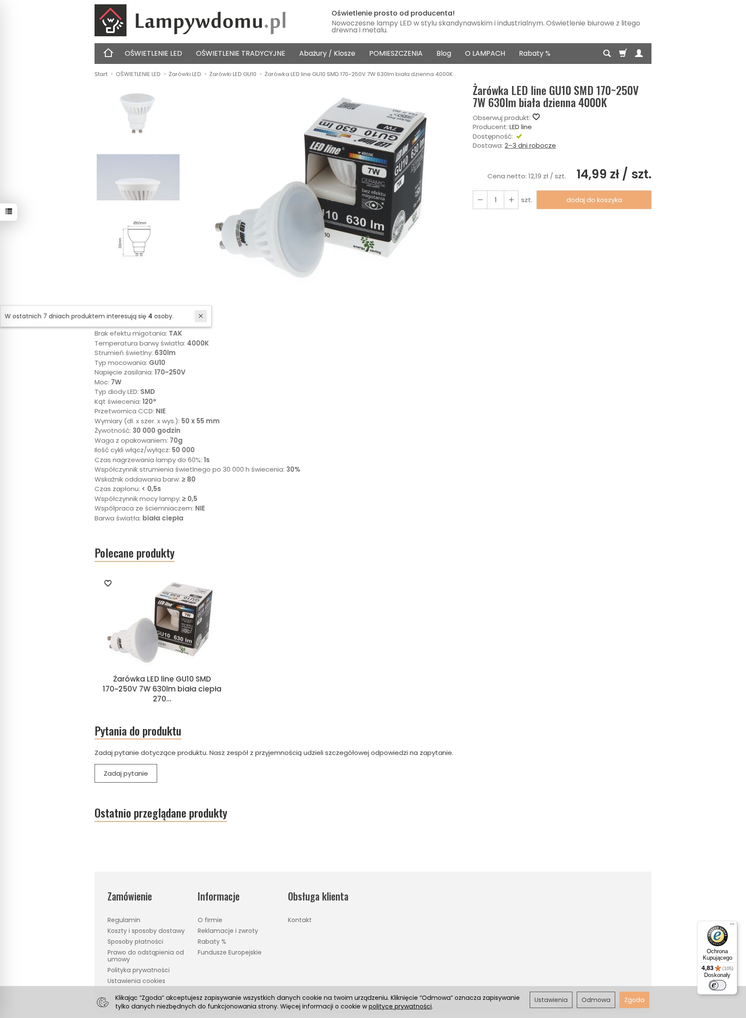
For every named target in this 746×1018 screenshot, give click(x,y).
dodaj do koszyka (594, 199)
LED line (520, 126)
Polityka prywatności (138, 970)
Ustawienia (551, 1000)
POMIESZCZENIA (396, 53)
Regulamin (123, 920)
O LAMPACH (485, 53)
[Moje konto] (639, 53)
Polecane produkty (134, 553)
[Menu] (732, 926)
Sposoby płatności (135, 941)
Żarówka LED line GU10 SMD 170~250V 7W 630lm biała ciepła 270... (162, 689)
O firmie (210, 920)
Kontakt (300, 920)
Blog (443, 53)
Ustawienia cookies (136, 981)
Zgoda (634, 1000)
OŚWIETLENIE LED (153, 53)
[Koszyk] (623, 53)
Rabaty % (534, 53)
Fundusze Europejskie (230, 952)
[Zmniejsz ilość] (511, 199)
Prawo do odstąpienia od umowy (145, 956)
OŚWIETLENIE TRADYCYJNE (240, 53)
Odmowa (596, 1000)
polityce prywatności (400, 1006)
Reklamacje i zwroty (228, 930)
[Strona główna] (202, 20)
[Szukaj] (607, 53)
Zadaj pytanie (126, 773)
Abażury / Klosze (327, 53)
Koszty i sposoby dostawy (146, 930)
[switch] (717, 985)
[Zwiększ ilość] (480, 199)
